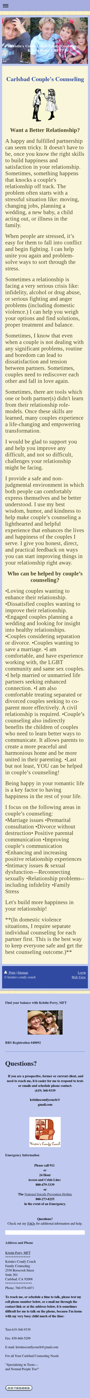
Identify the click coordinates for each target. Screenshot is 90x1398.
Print (12, 972)
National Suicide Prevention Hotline (48, 1194)
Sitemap (22, 972)
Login (82, 972)
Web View (79, 977)
